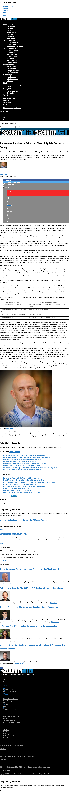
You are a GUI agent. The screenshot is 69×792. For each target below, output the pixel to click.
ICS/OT (5, 83)
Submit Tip (3, 749)
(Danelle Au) (39, 641)
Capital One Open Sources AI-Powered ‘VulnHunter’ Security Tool (19, 462)
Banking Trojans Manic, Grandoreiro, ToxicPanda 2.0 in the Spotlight (21, 478)
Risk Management (8, 65)
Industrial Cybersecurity (14, 85)
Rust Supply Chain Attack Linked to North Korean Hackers (18, 490)
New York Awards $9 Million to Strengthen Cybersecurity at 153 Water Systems (24, 456)
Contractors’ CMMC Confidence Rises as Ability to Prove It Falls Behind (21, 492)
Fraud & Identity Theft (13, 32)
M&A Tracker (10, 93)
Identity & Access (12, 57)
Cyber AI (5, 95)
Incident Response (12, 44)
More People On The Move (6, 561)
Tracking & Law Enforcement (15, 46)
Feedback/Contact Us (8, 736)
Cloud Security (11, 52)
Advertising (6, 730)
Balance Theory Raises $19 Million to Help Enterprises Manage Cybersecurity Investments (26, 458)
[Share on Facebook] (36, 180)
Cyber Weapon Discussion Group (11, 716)
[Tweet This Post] (36, 182)
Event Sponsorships (8, 732)
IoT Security (10, 59)
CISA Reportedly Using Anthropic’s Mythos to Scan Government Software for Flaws (24, 464)
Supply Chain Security (13, 73)
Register (2, 529)
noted (57, 286)
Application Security (12, 50)
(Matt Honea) (55, 622)
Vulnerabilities (11, 38)
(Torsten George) (19, 663)
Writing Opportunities (9, 734)
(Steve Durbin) (7, 584)
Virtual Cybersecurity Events (10, 699)
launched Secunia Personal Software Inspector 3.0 (30, 348)
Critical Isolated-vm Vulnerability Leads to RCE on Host (17, 488)
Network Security (12, 63)
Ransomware (10, 36)
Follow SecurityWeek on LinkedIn (11, 722)
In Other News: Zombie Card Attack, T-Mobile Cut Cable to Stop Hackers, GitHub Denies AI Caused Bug (29, 482)
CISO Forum (10, 81)
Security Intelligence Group (10, 720)
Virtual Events (7, 10)
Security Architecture (9, 48)
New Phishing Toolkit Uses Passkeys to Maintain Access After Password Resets (24, 486)
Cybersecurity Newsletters (10, 709)
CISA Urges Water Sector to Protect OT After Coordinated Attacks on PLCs (22, 460)
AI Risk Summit (7, 705)
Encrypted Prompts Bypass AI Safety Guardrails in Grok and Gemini (20, 484)
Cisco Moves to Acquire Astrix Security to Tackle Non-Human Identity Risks (22, 470)
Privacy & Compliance (13, 71)
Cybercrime (10, 28)
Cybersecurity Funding (13, 91)
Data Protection (11, 69)
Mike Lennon (3, 174)
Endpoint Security (12, 55)
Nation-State (10, 34)
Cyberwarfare (11, 26)
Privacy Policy (6, 738)
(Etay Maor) (53, 603)
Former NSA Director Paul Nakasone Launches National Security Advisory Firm (23, 480)
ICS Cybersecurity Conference (11, 16)
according (12, 290)
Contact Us (3, 760)
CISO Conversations (12, 79)
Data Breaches (11, 30)
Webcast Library (7, 701)
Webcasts (5, 8)
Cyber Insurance (11, 67)
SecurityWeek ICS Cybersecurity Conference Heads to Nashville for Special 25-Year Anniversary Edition (30, 468)
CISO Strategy (7, 75)
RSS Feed (5, 718)
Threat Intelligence (12, 42)
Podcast (5, 12)
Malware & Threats (8, 24)
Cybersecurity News (8, 6)
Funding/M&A (7, 89)
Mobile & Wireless (12, 61)
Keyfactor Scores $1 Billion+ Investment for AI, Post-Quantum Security (21, 466)
